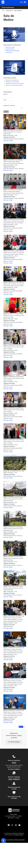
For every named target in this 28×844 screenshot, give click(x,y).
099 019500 (14, 779)
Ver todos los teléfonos (14, 769)
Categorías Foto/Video (9, 105)
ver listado (14, 798)
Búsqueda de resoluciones (12, 81)
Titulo (4, 99)
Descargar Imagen (8, 140)
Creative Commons (19, 834)
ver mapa (14, 788)
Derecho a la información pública (14, 85)
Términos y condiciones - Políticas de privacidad (14, 839)
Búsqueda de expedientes (12, 80)
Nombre (5, 94)
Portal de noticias (10, 47)
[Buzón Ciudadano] (14, 742)
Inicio (3, 10)
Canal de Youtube (10, 49)
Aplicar (6, 111)
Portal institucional (8, 7)
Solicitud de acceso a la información (15, 83)
